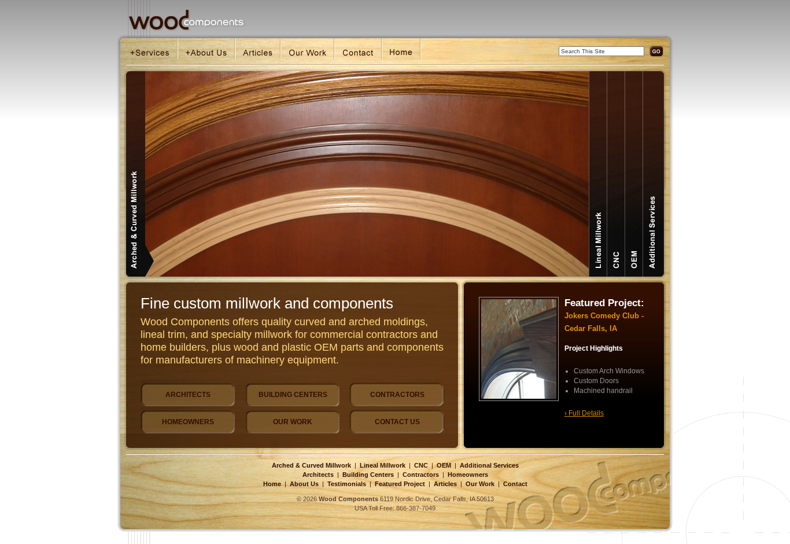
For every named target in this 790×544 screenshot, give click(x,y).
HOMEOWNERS (188, 422)
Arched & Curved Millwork (311, 465)
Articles (445, 483)
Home (272, 483)
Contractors (421, 474)
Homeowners (468, 474)
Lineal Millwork (382, 465)
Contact (515, 483)
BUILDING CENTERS (293, 395)
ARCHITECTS (188, 395)
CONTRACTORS (397, 395)
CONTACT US (397, 422)
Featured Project (400, 483)
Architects (318, 474)
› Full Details (584, 413)
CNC (421, 465)
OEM (444, 465)
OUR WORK (292, 422)
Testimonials (346, 483)
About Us (304, 483)
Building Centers (368, 474)
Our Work (480, 483)
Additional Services (489, 465)
